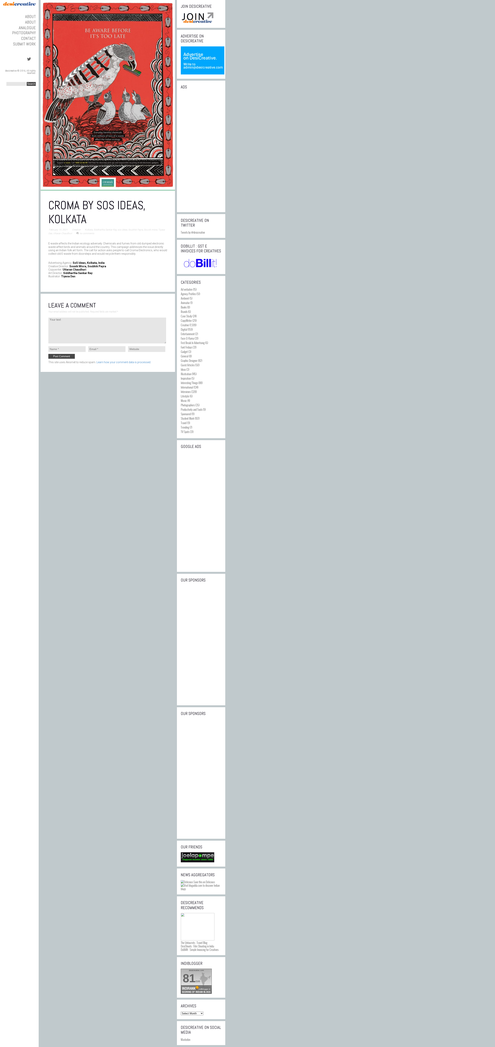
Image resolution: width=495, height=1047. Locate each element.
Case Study (186, 316)
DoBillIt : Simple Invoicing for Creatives (199, 949)
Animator (185, 303)
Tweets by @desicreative (193, 232)
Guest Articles (188, 365)
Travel (184, 423)
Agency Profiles (188, 294)
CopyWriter (186, 320)
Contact (28, 38)
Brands (184, 311)
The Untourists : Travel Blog (194, 942)
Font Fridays (186, 347)
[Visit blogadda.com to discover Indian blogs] (201, 889)
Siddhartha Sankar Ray (105, 229)
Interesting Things (189, 383)
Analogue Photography (24, 30)
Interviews (186, 391)
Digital (184, 329)
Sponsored (186, 414)
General (184, 356)
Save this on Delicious (204, 882)
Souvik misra (150, 229)
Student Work (187, 418)
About (30, 16)
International (187, 387)
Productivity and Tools (191, 409)
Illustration (186, 374)
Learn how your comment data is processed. (123, 362)
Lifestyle (185, 396)
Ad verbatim (186, 289)
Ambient (185, 298)
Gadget (184, 351)
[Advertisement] (201, 150)
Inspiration (186, 378)
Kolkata (89, 229)
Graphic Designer (189, 360)
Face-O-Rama (187, 338)
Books (184, 307)
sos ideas (122, 229)
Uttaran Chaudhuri (62, 233)
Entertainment (188, 334)
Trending (185, 427)
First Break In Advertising (193, 343)
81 (189, 978)
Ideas (183, 369)
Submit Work (24, 44)
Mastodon (185, 1039)
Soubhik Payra (135, 229)
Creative (76, 229)
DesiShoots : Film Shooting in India (197, 946)
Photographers (188, 405)
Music (184, 400)
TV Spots (185, 432)
